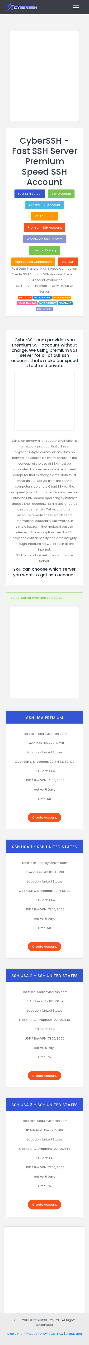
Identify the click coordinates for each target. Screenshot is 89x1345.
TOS (52, 1333)
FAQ (60, 1333)
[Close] (78, 595)
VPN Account (44, 216)
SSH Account (61, 193)
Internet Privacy (44, 250)
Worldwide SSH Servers (45, 239)
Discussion (74, 1333)
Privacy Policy (36, 1333)
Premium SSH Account (45, 227)
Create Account (44, 817)
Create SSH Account (44, 205)
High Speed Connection (33, 261)
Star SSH (67, 261)
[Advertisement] (44, 76)
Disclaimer (15, 1333)
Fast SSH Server (30, 193)
